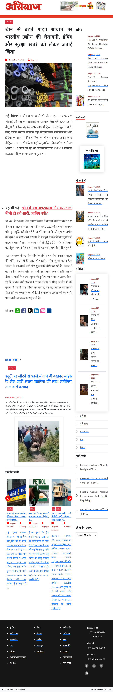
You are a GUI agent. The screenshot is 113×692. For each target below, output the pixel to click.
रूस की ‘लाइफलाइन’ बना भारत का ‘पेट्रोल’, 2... (21, 516)
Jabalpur (96, 657)
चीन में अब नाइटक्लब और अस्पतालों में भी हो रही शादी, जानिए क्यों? (38, 211)
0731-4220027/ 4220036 (97, 634)
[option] (21, 530)
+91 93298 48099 (96, 648)
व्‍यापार (9, 22)
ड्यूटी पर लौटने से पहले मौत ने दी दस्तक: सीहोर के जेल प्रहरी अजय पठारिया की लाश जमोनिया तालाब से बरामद (38, 381)
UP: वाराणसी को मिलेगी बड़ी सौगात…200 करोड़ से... (44, 516)
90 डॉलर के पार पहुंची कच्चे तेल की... (66, 515)
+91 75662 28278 (96, 659)
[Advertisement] (38, 179)
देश (36, 508)
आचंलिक (12, 367)
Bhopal (96, 646)
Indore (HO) (96, 632)
